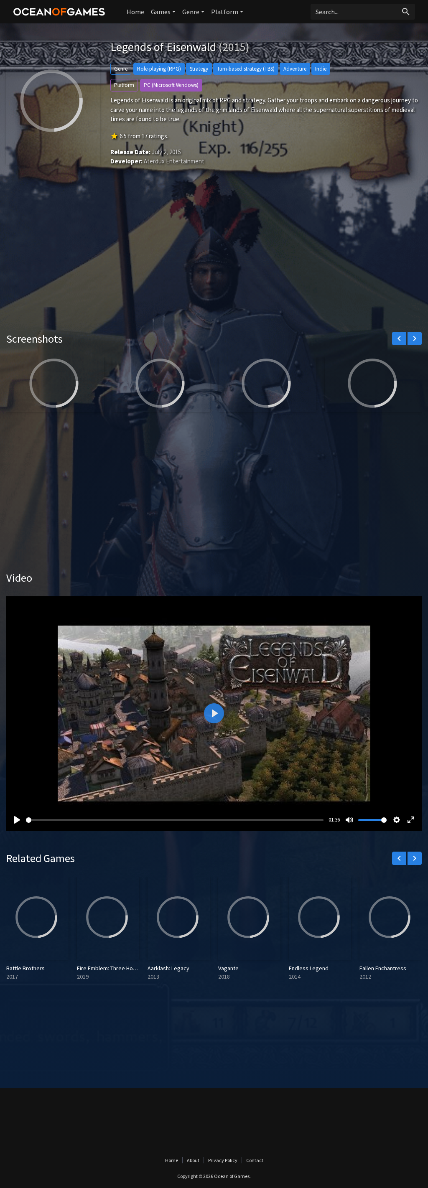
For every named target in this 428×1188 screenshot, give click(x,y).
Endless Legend (309, 968)
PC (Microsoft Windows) (171, 85)
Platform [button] (224, 12)
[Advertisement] (214, 261)
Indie (320, 68)
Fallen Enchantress (382, 968)
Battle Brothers (25, 968)
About (193, 1160)
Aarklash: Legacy (168, 968)
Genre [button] (190, 12)
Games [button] (161, 12)
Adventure (294, 68)
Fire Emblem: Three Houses (111, 968)
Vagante (228, 968)
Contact (254, 1160)
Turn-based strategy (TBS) (246, 68)
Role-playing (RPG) (159, 68)
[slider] (175, 820)
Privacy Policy (222, 1160)
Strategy (199, 68)
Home (135, 12)
